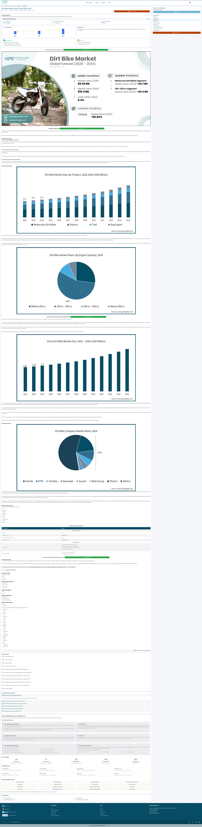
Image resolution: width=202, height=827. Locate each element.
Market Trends (155, 18)
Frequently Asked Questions (158, 27)
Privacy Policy (107, 825)
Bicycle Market (79, 798)
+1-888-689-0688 (156, 809)
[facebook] (196, 822)
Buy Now (177, 11)
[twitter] (192, 822)
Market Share (155, 21)
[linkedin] (189, 822)
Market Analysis (156, 19)
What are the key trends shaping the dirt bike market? (12, 708)
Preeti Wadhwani (140, 650)
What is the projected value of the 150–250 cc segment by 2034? (14, 703)
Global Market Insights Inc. (6, 822)
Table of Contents (156, 26)
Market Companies (156, 22)
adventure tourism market (66, 130)
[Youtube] (199, 822)
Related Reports (156, 30)
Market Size (155, 16)
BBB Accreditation (46, 761)
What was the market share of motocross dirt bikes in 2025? (13, 701)
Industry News (155, 24)
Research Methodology (157, 29)
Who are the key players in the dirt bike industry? (11, 711)
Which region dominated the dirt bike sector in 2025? (12, 706)
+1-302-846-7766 (154, 810)
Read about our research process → (51, 791)
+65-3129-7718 (154, 811)
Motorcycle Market (7, 798)
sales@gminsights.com (156, 813)
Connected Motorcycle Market (9, 799)
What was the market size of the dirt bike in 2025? (11, 695)
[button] (150, 654)
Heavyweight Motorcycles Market (82, 799)
